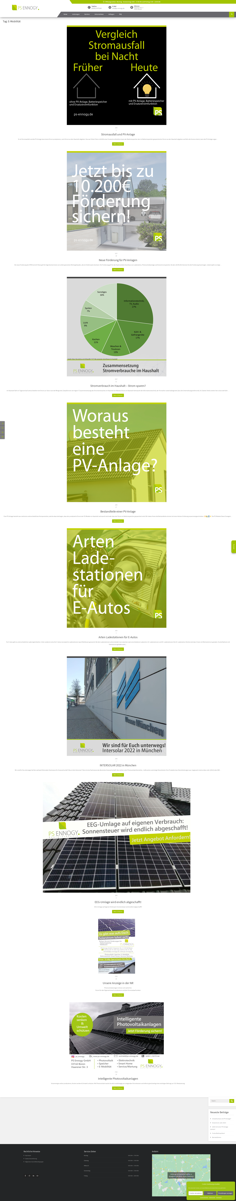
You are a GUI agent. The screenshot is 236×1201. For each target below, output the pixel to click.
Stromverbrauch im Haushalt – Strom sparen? (118, 386)
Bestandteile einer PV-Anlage (118, 511)
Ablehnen (210, 1193)
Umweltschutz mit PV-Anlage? (221, 1119)
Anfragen (111, 14)
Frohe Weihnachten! (218, 1133)
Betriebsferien (216, 1137)
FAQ (120, 14)
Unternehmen (99, 14)
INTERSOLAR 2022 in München (118, 765)
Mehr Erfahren (118, 144)
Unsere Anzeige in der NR (118, 983)
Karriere (87, 14)
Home (65, 14)
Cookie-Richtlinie (204, 1197)
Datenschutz (212, 1197)
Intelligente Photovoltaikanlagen (118, 1078)
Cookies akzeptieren (195, 1193)
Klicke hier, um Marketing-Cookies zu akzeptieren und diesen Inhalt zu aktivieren (181, 1175)
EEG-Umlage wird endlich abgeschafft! (118, 902)
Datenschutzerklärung (31, 1158)
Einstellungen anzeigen (225, 1193)
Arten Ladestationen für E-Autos (118, 637)
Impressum (219, 1197)
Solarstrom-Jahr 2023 (219, 1123)
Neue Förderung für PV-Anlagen (118, 260)
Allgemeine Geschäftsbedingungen (34, 1162)
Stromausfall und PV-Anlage (118, 134)
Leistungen (76, 14)
